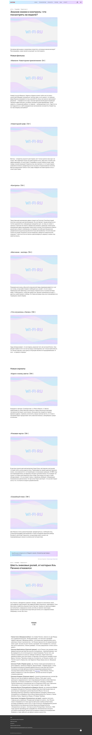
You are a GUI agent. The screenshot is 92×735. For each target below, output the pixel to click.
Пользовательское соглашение (17, 719)
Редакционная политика (15, 725)
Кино (35, 2)
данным (37, 671)
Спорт (65, 2)
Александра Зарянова (52, 559)
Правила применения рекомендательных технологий (21, 727)
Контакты (12, 723)
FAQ (11, 717)
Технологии (42, 2)
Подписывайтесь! (16, 554)
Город (56, 2)
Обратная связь (13, 721)
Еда (61, 2)
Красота (50, 2)
